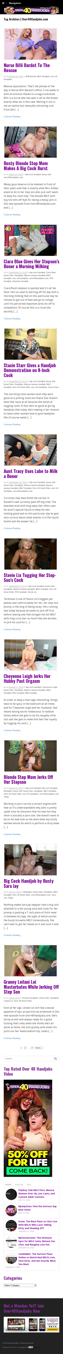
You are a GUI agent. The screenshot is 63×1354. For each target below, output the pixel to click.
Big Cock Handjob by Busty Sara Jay (29, 883)
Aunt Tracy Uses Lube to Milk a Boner (31, 473)
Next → (39, 1048)
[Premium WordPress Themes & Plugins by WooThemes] (34, 1347)
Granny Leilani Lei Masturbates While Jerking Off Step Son (31, 986)
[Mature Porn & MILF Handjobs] (31, 12)
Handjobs (19, 275)
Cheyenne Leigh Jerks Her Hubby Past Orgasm (27, 678)
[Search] (55, 1058)
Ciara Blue (51, 272)
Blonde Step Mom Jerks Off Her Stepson (28, 779)
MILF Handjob (43, 76)
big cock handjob (33, 174)
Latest (8, 1185)
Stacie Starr (53, 387)
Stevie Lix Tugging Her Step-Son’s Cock (30, 577)
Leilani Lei (8, 1001)
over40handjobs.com (13, 177)
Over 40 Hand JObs (21, 387)
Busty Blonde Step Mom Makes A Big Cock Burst (26, 165)
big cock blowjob (33, 788)
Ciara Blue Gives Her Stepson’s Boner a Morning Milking (31, 264)
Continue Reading (12, 116)
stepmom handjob (20, 281)
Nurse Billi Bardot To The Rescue (27, 67)
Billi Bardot (31, 76)
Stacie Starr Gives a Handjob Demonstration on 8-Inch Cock (30, 370)
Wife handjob (31, 693)
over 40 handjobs (20, 278)
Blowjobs (8, 791)
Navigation (15, 3)
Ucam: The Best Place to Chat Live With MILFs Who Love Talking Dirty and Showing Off (37, 1225)
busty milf (46, 174)
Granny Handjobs (30, 998)
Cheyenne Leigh (49, 687)
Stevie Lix (32, 592)
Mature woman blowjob (34, 485)
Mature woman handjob (35, 275)
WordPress (14, 1347)
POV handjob (21, 592)
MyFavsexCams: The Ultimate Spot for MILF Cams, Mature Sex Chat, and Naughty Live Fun (36, 1241)
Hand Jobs (9, 275)
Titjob (6, 797)
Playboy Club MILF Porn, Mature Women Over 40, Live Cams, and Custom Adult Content (36, 1193)
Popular (19, 1185)
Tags (28, 1185)
